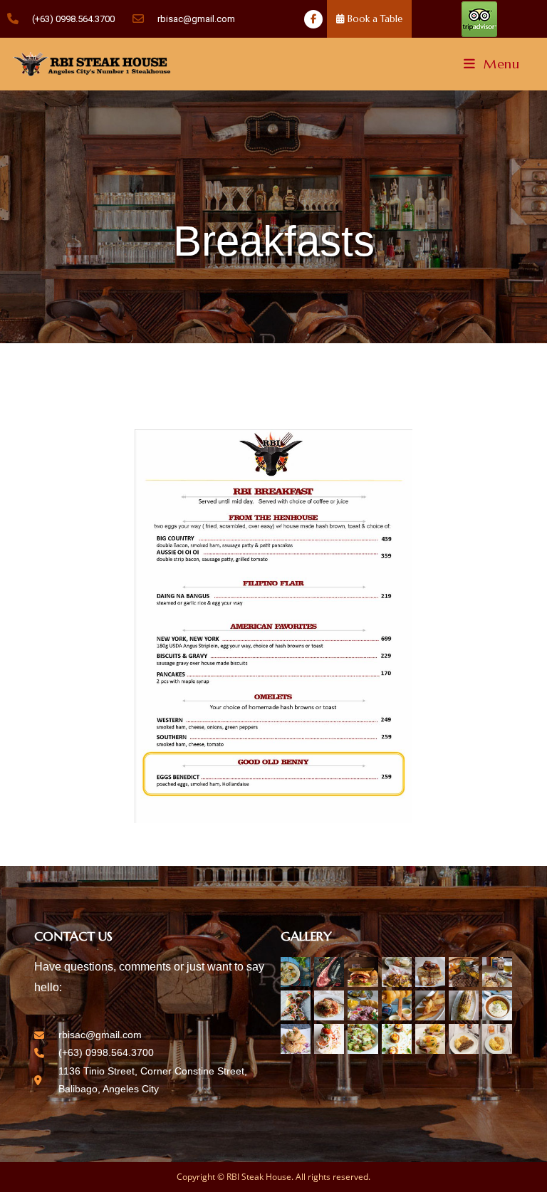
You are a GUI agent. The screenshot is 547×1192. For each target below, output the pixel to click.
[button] (369, 19)
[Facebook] (313, 19)
